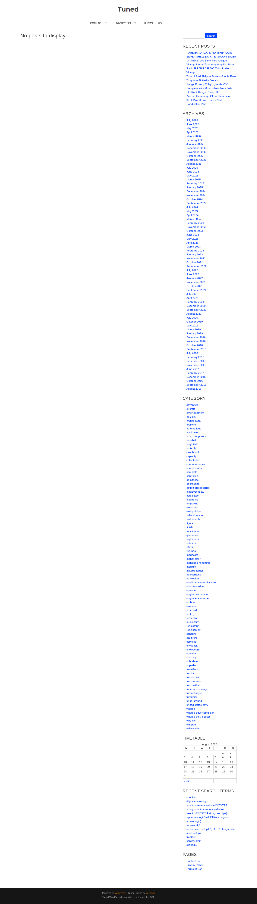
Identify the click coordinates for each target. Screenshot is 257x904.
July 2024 (192, 207)
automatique (193, 428)
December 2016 (196, 376)
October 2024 (194, 199)
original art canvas (197, 594)
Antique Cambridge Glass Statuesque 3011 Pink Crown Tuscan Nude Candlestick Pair (208, 100)
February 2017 (195, 372)
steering (191, 657)
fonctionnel (192, 531)
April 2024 (192, 215)
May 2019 (192, 325)
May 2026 (192, 128)
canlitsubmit (193, 840)
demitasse (192, 479)
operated (191, 590)
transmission (193, 681)
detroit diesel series (198, 487)
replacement (193, 629)
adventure (192, 404)
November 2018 (196, 341)
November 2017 (196, 364)
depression (193, 483)
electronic (192, 499)
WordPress (120, 893)
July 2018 (192, 353)
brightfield (192, 444)
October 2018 (194, 345)
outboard (191, 602)
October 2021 (194, 286)
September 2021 (196, 289)
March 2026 (193, 136)
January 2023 (194, 254)
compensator (194, 467)
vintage (190, 708)
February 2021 (195, 301)
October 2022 (194, 262)
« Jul (186, 780)
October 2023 (194, 230)
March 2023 (193, 246)
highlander (192, 539)
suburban (192, 661)
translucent (193, 677)
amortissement (195, 412)
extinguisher (193, 511)
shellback (192, 645)
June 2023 (192, 234)
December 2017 (196, 361)
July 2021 (192, 293)
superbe (191, 665)
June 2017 (192, 368)
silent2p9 (191, 844)
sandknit (191, 633)
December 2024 (196, 191)
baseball (191, 440)
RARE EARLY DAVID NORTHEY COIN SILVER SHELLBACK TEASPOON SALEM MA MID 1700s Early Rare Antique (211, 56)
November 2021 (196, 282)
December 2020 (196, 305)
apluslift (190, 416)
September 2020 (196, 309)
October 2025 (194, 155)
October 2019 (194, 321)
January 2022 (194, 278)
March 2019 (193, 329)
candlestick (193, 452)
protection (192, 617)
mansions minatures (198, 562)
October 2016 (194, 380)
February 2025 (195, 183)
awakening (192, 432)
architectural (193, 420)
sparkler (191, 653)
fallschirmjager (195, 515)
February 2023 (195, 250)
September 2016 (196, 384)
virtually (190, 720)
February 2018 (195, 357)
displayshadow (195, 491)
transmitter (192, 685)
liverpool (191, 550)
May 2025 (192, 175)
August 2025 (193, 163)
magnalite (192, 554)
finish (189, 527)
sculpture (191, 637)
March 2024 (193, 218)
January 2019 (194, 333)
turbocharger (194, 692)
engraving (192, 503)
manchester (193, 558)
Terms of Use (153, 23)
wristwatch (192, 728)
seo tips (191, 797)
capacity (191, 456)
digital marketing (196, 801)
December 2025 (196, 147)
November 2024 (196, 195)
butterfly (191, 448)
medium (191, 566)
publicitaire (192, 621)
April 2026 (192, 132)
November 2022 (196, 258)
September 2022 (196, 266)
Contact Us (98, 23)
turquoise (192, 696)
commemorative (196, 464)
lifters (189, 546)
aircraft (190, 408)
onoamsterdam (195, 586)
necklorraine (193, 574)
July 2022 (192, 270)
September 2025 (196, 159)
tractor (190, 673)
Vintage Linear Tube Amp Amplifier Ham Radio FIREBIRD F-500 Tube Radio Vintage (210, 68)
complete (191, 471)
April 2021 (192, 297)
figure (189, 523)
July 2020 (192, 317)
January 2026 (194, 143)
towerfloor (192, 669)
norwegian (192, 578)
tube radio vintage (197, 688)
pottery (190, 614)
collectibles (192, 460)
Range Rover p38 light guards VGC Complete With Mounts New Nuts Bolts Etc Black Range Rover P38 (209, 88)
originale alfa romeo (198, 598)
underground (194, 700)
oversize (191, 606)
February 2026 (195, 140)
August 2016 (193, 388)
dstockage (192, 495)
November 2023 (196, 226)
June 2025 (192, 171)
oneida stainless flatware (201, 582)
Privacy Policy (125, 23)
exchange (192, 507)
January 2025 (194, 187)
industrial (191, 542)
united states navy (197, 704)
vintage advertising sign (200, 712)
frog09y (190, 836)
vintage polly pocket (198, 716)
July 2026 (192, 120)
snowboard (193, 649)
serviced (191, 641)
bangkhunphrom (196, 436)
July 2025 (192, 167)
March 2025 (193, 179)
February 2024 (195, 222)
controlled (192, 475)
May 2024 (192, 211)
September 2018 (196, 349)
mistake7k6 (193, 825)
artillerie (191, 424)
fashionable (193, 519)
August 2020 (193, 313)
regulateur (192, 625)
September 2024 (196, 203)
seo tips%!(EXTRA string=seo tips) (206, 813)
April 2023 (192, 242)
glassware (192, 535)
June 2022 (192, 274)
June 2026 (192, 124)
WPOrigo (150, 893)
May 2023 (192, 238)
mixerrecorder (194, 570)
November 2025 (196, 151)
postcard (191, 610)
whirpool (191, 724)
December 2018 (196, 337)
